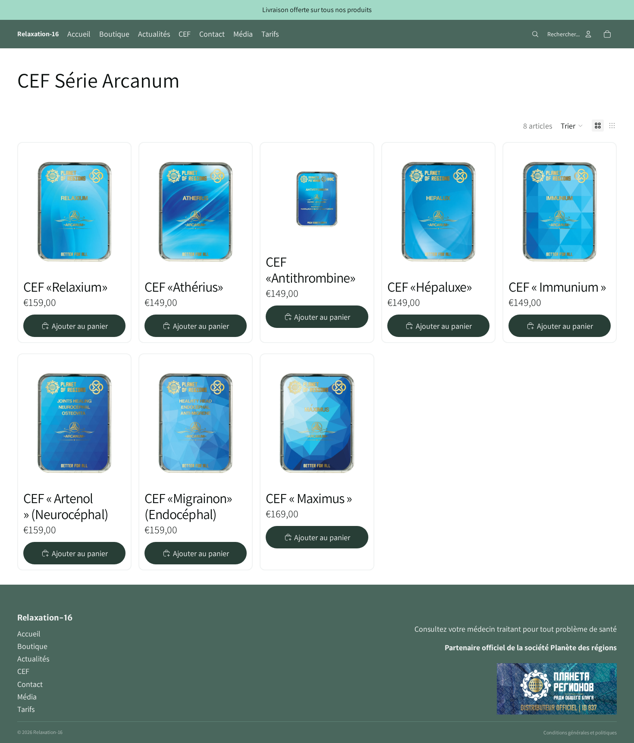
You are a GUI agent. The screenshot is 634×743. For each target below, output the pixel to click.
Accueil (29, 634)
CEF (23, 671)
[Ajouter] (98, 248)
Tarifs (26, 709)
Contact (30, 684)
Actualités (33, 659)
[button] (572, 125)
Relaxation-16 (48, 732)
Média (27, 697)
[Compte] (588, 34)
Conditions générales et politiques (580, 732)
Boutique (32, 646)
